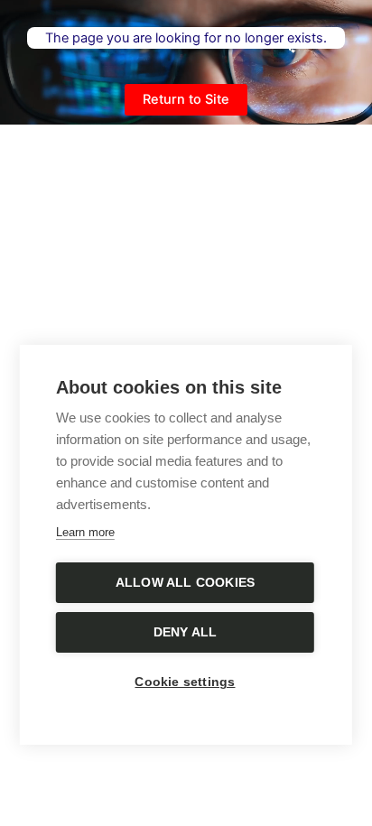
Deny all (185, 632)
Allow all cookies (185, 582)
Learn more (85, 532)
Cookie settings (185, 682)
